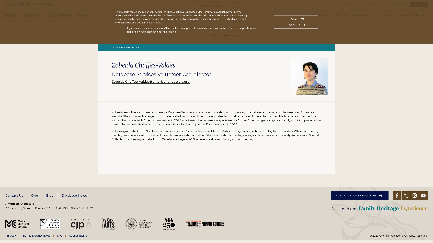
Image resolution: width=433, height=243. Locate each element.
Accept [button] (295, 18)
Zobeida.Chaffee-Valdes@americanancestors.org (151, 82)
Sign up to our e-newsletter (357, 195)
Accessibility (78, 235)
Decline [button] (294, 25)
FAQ (59, 235)
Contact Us (14, 195)
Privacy (10, 235)
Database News (74, 195)
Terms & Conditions (36, 235)
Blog (50, 195)
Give (34, 195)
